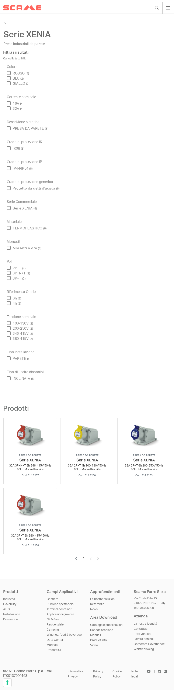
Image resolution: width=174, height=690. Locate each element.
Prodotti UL (54, 650)
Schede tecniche (101, 630)
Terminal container (59, 609)
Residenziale (55, 624)
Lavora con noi (143, 639)
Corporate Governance (149, 644)
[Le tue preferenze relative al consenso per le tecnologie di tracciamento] (7, 683)
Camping (53, 629)
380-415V (23, 338)
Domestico (10, 619)
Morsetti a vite (27, 248)
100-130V (23, 323)
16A (18, 103)
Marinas (52, 645)
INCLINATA (24, 378)
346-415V (23, 333)
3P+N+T (21, 273)
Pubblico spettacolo (60, 604)
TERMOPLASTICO (30, 228)
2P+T (19, 268)
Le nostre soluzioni (102, 599)
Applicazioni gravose (60, 614)
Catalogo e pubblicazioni (106, 625)
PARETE (21, 358)
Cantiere (52, 599)
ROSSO (21, 73)
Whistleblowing (144, 649)
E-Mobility (9, 604)
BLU (18, 78)
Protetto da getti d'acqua (36, 188)
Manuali (95, 635)
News (94, 609)
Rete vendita (142, 633)
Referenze (97, 604)
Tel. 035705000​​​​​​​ (144, 608)
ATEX (6, 609)
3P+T (19, 278)
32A (18, 108)
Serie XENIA (25, 208)
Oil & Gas (53, 619)
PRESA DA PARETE (30, 128)
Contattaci (141, 628)
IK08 (18, 148)
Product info (98, 640)
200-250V (23, 328)
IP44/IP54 (23, 168)
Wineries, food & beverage (64, 634)
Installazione (11, 614)
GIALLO (21, 83)
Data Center (55, 639)
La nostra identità (145, 623)
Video (94, 645)
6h (17, 298)
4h (17, 303)
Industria (9, 599)
